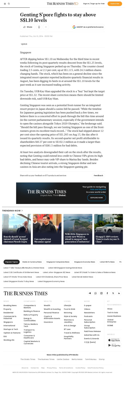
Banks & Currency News (32, 262)
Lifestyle (67, 305)
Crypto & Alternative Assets (52, 317)
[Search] (9, 4)
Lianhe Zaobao (63, 359)
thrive (109, 309)
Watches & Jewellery (69, 321)
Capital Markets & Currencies (32, 342)
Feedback (98, 175)
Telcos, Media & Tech (31, 325)
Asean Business (114, 316)
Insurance (48, 322)
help (43, 368)
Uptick (24, 44)
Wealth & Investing (52, 309)
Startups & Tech (11, 329)
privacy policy (52, 368)
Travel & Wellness (72, 333)
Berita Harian (77, 359)
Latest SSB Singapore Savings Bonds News (65, 268)
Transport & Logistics (29, 331)
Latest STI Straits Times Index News (18, 277)
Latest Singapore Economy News (51, 281)
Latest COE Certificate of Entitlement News (21, 272)
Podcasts (88, 316)
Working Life (9, 340)
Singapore (8, 322)
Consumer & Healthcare (29, 336)
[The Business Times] (60, 3)
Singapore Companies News (58, 262)
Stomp (102, 359)
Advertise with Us (91, 335)
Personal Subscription (89, 321)
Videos (87, 309)
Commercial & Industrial (10, 317)
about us (25, 368)
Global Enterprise (111, 321)
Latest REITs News (107, 262)
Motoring (68, 312)
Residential (8, 312)
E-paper (87, 305)
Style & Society (70, 316)
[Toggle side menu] (5, 4)
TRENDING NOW (11, 210)
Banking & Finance (32, 311)
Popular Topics (11, 262)
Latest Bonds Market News (82, 277)
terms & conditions (66, 368)
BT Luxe (67, 329)
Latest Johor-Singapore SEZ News (56, 272)
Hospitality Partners (68, 337)
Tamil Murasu (90, 359)
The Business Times (46, 359)
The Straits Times (27, 359)
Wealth (47, 305)
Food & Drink (69, 309)
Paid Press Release (92, 331)
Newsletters (89, 312)
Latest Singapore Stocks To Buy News (19, 281)
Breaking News (10, 305)
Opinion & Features (12, 333)
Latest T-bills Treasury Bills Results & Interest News (24, 268)
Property (7, 309)
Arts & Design (70, 325)
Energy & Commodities (30, 319)
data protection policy (96, 368)
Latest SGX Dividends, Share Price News (52, 277)
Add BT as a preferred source (90, 27)
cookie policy (80, 368)
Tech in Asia (112, 312)
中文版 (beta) (90, 342)
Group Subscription (89, 326)
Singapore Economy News (84, 262)
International (9, 325)
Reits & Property (31, 315)
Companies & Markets (30, 306)
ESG (5, 336)
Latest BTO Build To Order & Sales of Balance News (94, 272)
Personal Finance (51, 312)
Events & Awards (91, 338)
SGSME (110, 325)
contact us (35, 368)
